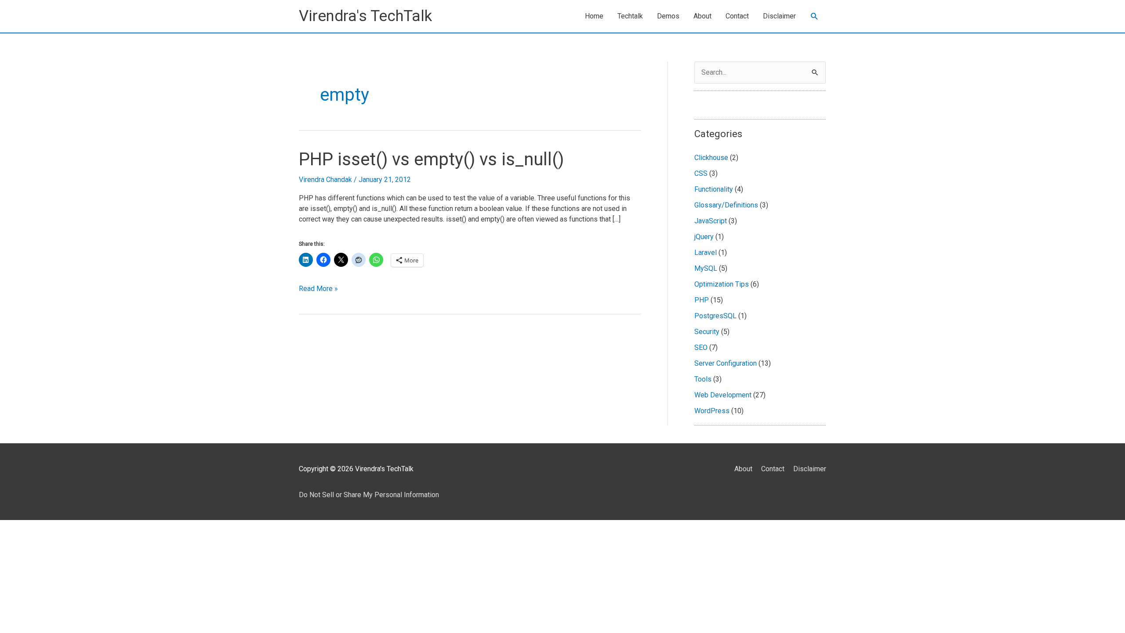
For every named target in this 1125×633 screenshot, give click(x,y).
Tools (702, 379)
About (702, 16)
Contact (737, 16)
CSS (701, 173)
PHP (701, 300)
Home (594, 16)
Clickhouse (711, 157)
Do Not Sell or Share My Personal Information (369, 495)
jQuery (704, 237)
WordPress (711, 411)
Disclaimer (779, 16)
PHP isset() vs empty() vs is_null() (431, 159)
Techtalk (630, 16)
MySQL (705, 268)
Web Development (722, 395)
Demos (668, 16)
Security (706, 331)
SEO (701, 347)
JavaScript (710, 221)
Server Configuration (725, 363)
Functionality (713, 189)
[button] (814, 16)
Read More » (318, 289)
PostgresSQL (715, 316)
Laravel (705, 252)
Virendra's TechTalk (365, 16)
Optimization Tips (721, 284)
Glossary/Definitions (726, 205)
